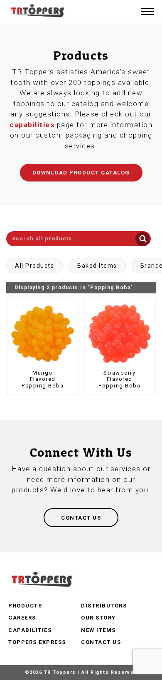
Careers (22, 618)
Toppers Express (37, 642)
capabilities (32, 125)
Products (25, 606)
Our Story (98, 618)
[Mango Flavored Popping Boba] (42, 333)
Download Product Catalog (81, 172)
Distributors (104, 606)
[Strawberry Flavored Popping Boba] (119, 333)
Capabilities (30, 630)
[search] (78, 238)
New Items (98, 630)
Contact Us (101, 642)
